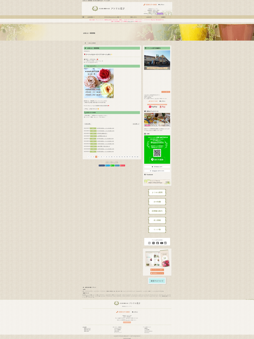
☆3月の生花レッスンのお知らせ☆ (105, 151)
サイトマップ (146, 332)
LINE (148, 98)
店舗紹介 (146, 328)
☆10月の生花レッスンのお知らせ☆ (105, 128)
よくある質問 (146, 329)
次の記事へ (135, 124)
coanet (129, 338)
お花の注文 (149, 17)
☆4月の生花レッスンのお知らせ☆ (105, 149)
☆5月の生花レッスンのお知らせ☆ (105, 143)
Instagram (158, 170)
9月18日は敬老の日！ (102, 133)
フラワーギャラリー (117, 328)
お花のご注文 (116, 331)
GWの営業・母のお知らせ (103, 146)
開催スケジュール (87, 328)
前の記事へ (88, 124)
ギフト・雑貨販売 (117, 329)
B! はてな (117, 165)
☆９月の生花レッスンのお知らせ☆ (105, 130)
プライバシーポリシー (148, 331)
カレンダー (130, 21)
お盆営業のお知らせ (102, 136)
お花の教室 (90, 17)
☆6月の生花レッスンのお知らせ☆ (105, 141)
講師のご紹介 (86, 331)
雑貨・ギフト (133, 17)
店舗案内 (163, 17)
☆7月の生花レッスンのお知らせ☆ (105, 138)
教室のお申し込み (87, 329)
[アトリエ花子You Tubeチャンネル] (161, 243)
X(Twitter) (158, 166)
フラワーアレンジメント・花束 (111, 17)
